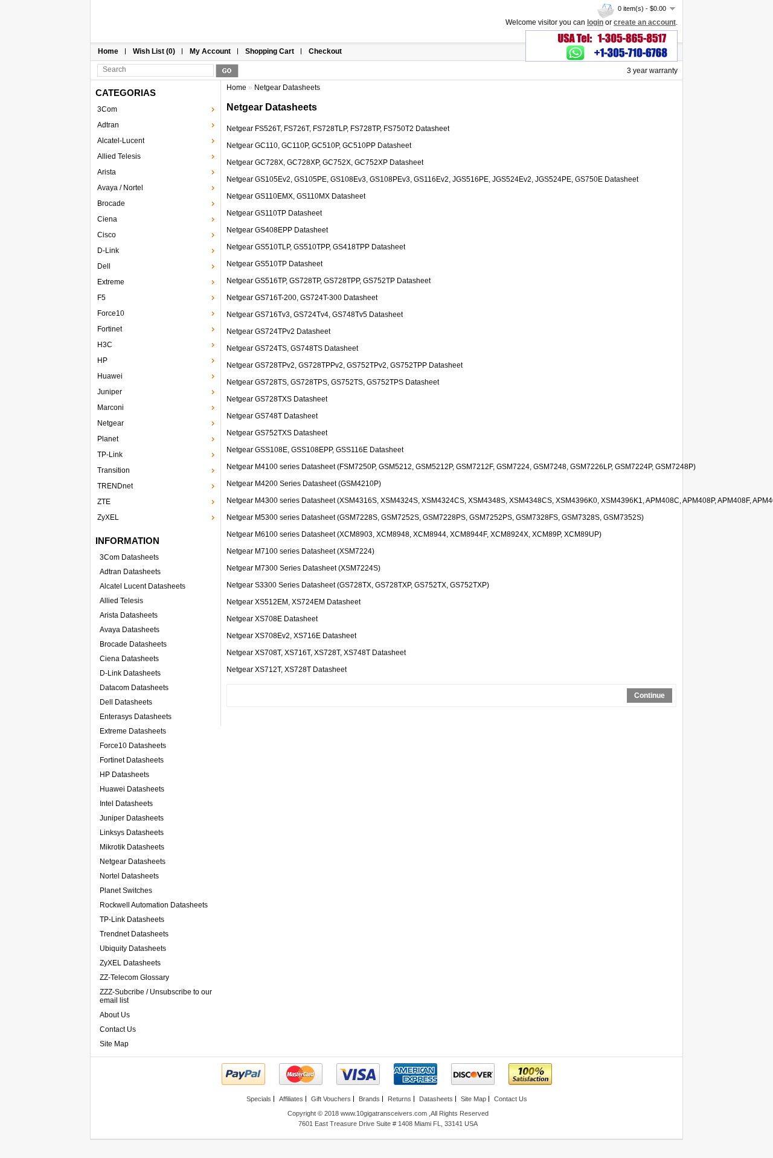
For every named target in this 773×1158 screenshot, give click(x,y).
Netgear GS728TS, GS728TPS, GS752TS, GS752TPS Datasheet (332, 382)
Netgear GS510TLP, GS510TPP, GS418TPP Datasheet (315, 247)
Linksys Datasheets (132, 832)
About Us (115, 1015)
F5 (101, 297)
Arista (106, 172)
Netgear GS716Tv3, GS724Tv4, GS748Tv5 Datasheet (314, 314)
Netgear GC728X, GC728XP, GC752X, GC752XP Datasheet (324, 162)
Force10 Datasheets (133, 745)
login (595, 22)
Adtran (108, 125)
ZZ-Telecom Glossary (134, 977)
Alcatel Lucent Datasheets (142, 586)
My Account (210, 51)
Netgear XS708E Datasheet (272, 619)
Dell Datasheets (126, 702)
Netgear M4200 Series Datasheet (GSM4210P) (303, 483)
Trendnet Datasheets (134, 934)
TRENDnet (115, 486)
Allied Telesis (119, 156)
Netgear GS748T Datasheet (272, 416)
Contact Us (118, 1029)
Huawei (110, 376)
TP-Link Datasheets (132, 919)
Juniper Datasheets (132, 818)
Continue (649, 695)
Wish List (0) (154, 51)
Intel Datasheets (126, 803)
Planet (107, 439)
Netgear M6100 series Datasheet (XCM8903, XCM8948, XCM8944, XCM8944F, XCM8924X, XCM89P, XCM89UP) (413, 534)
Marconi (110, 407)
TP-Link (110, 454)
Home (108, 51)
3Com (107, 109)
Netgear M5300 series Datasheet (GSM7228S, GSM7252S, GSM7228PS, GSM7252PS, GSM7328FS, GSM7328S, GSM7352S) (435, 517)
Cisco (106, 235)
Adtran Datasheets (130, 572)
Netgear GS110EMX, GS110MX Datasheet (295, 196)
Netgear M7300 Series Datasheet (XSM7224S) (303, 568)
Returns (399, 1098)
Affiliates (291, 1098)
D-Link (108, 250)
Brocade (111, 203)
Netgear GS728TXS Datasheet (276, 399)
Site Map (114, 1044)
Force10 (110, 313)
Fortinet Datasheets (132, 760)
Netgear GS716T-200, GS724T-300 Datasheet (301, 297)
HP (102, 360)
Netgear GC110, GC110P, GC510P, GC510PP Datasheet (318, 145)
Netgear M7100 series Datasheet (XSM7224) (300, 551)
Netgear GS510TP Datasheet (274, 264)
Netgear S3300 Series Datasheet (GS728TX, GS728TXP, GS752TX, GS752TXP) (357, 585)
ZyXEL (108, 517)
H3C (104, 345)
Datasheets (436, 1098)
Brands (369, 1098)
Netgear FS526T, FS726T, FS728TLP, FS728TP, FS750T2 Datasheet (337, 128)
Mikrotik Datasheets (132, 847)
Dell (104, 266)
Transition (113, 470)
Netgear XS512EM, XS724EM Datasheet (293, 602)
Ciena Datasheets (129, 658)
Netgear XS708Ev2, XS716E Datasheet (291, 636)
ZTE (104, 501)
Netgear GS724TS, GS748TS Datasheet (292, 348)
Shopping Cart (269, 51)
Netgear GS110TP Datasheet (274, 213)
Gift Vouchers (331, 1098)
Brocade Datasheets (133, 644)
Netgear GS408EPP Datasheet (277, 230)
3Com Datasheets (129, 557)
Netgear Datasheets (132, 861)
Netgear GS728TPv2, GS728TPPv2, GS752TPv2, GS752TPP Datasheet (344, 365)
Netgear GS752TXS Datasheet (276, 433)
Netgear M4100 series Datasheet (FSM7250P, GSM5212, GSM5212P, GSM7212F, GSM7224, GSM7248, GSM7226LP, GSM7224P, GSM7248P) (461, 466)
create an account (645, 22)
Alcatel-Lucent (120, 140)
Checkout (325, 51)
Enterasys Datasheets (136, 716)
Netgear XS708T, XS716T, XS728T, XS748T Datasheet (316, 652)
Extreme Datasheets (133, 731)
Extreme (110, 282)
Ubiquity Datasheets (133, 948)
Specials (258, 1098)
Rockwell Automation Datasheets (154, 905)
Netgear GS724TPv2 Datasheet (278, 331)
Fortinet (109, 329)
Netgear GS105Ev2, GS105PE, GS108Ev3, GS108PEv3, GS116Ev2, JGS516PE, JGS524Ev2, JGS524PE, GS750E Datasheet (432, 179)
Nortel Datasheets (129, 876)
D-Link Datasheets (130, 673)
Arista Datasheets (129, 615)
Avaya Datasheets (129, 629)
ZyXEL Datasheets (130, 963)
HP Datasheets (124, 774)
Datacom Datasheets (134, 687)
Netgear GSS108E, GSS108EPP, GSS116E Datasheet (314, 450)
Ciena (107, 219)
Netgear (110, 423)
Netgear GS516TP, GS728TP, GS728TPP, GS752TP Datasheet (328, 281)
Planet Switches (126, 890)
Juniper (109, 392)
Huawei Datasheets (132, 789)
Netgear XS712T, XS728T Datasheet (286, 669)
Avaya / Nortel (120, 188)
